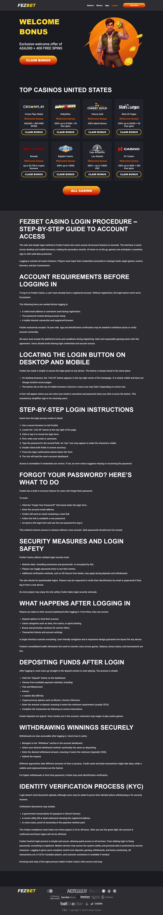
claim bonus (38, 60)
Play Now (134, 5)
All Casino (81, 190)
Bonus (99, 5)
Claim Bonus (34, 132)
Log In (115, 5)
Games (90, 5)
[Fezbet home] (27, 5)
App (107, 5)
